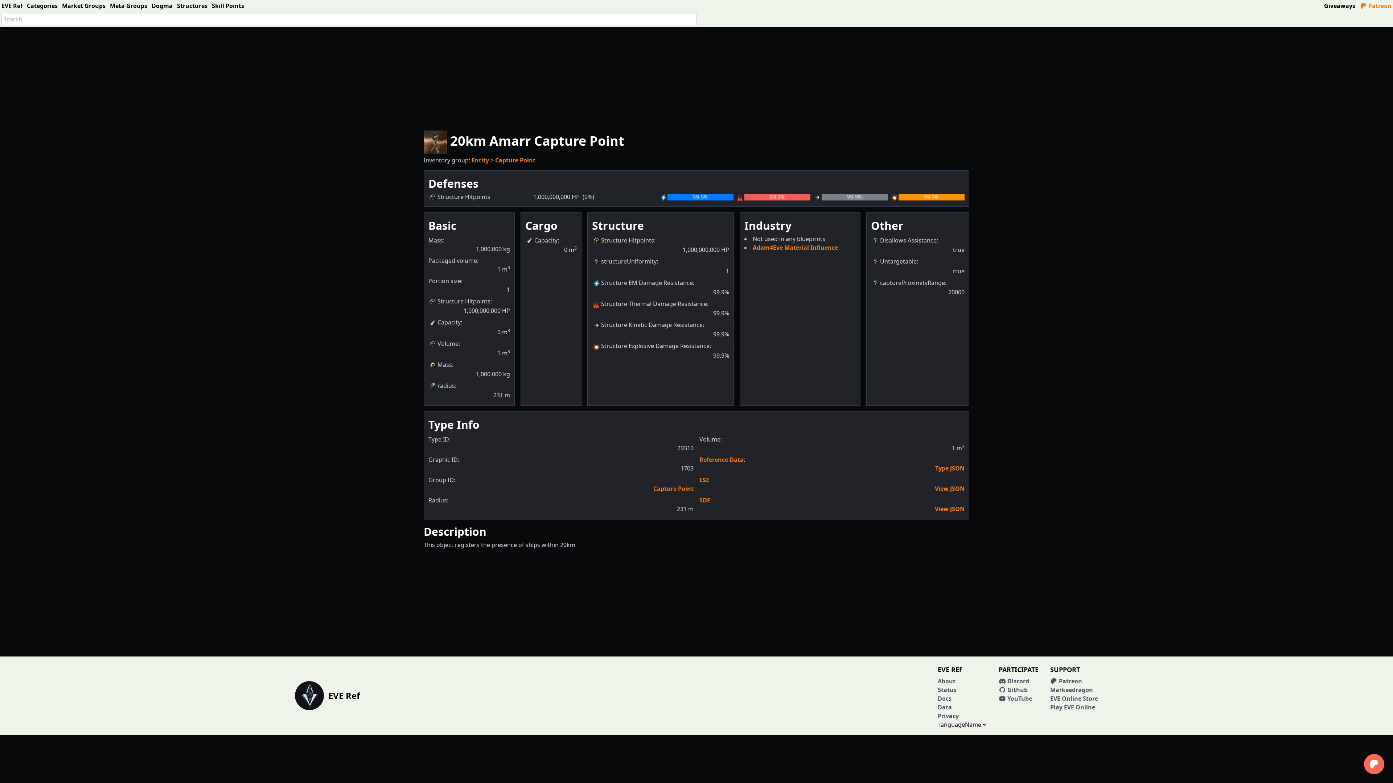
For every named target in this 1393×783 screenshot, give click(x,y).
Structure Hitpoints (463, 301)
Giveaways (1339, 6)
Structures (192, 6)
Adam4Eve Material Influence (795, 248)
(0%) (588, 197)
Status (947, 690)
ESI (703, 480)
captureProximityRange (912, 283)
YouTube (1019, 699)
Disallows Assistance (908, 240)
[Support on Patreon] (1374, 764)
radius (446, 386)
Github (1017, 690)
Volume (448, 344)
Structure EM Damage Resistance (647, 283)
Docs (945, 699)
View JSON (950, 489)
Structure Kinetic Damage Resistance (652, 325)
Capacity (449, 322)
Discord (1017, 681)
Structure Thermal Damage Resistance (654, 304)
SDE (704, 500)
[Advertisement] (696, 77)
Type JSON (950, 468)
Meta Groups (128, 6)
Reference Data (721, 460)
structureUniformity (629, 261)
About (947, 681)
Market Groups (84, 6)
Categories (42, 6)
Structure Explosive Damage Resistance (655, 346)
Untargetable (898, 261)
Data (945, 707)
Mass (444, 365)
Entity (480, 160)
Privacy (948, 716)
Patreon (1379, 6)
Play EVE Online (1072, 707)
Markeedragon (1071, 690)
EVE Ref (11, 6)
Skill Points (228, 6)
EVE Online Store (1074, 699)
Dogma (162, 6)
